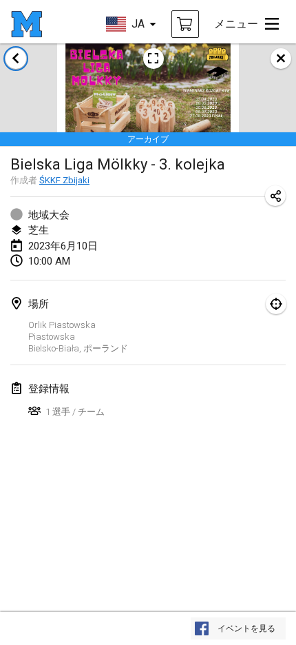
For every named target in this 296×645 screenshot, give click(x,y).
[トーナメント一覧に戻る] (16, 58)
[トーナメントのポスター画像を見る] (153, 58)
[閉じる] (281, 58)
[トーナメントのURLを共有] (275, 195)
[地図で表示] (276, 304)
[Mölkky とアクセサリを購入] (185, 24)
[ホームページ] (26, 24)
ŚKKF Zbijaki (64, 180)
